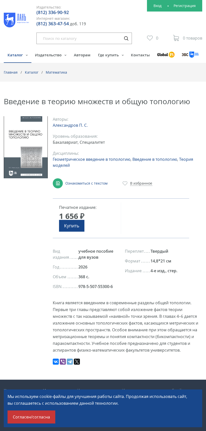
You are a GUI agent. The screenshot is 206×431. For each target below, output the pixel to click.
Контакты (140, 54)
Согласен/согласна (31, 417)
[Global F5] (165, 57)
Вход (157, 5)
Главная (11, 72)
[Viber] (63, 362)
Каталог (16, 54)
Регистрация (185, 5)
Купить (71, 226)
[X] (77, 362)
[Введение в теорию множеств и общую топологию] (26, 147)
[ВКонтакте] (56, 362)
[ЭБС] (190, 57)
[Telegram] (70, 362)
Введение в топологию (154, 159)
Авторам (82, 54)
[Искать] (126, 38)
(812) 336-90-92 (52, 12)
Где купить (109, 54)
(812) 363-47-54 (52, 24)
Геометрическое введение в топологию (91, 159)
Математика (56, 72)
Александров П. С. (70, 125)
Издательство (49, 54)
